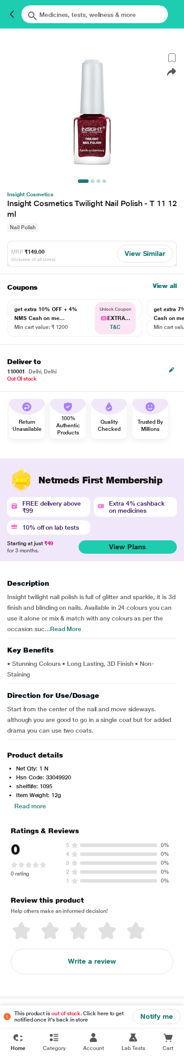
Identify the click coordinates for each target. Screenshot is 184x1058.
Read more (30, 806)
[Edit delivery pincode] (171, 370)
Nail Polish (23, 227)
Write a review (92, 961)
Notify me (156, 1016)
